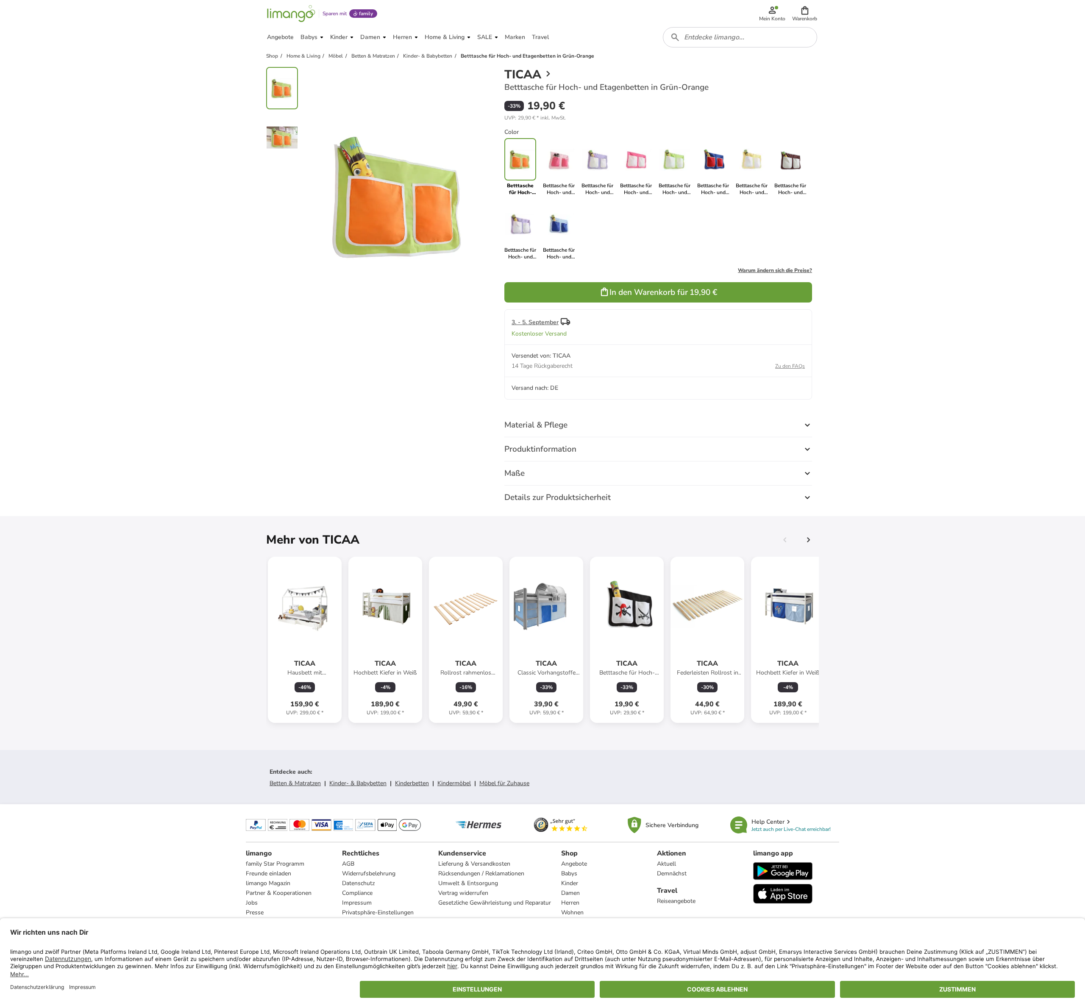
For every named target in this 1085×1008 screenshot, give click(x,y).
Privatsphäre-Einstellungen (378, 912)
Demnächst (672, 873)
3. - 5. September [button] (535, 322)
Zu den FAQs (790, 366)
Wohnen (572, 912)
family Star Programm (275, 864)
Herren (570, 903)
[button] (804, 13)
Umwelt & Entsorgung (468, 883)
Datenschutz (358, 883)
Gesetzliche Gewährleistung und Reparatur (494, 903)
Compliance (357, 893)
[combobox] (740, 37)
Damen (570, 893)
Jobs (252, 903)
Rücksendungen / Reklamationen (481, 873)
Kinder (569, 883)
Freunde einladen (268, 873)
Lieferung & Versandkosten (474, 864)
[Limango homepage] (291, 13)
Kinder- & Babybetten (358, 783)
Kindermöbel (454, 783)
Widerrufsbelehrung (368, 873)
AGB (348, 864)
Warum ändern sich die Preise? (775, 270)
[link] (559, 167)
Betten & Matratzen (295, 783)
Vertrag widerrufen (463, 893)
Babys (569, 873)
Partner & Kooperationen (279, 893)
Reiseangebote (676, 901)
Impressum (357, 903)
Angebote (574, 864)
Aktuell (666, 864)
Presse (255, 912)
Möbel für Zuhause (504, 783)
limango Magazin (268, 883)
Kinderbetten (412, 783)
